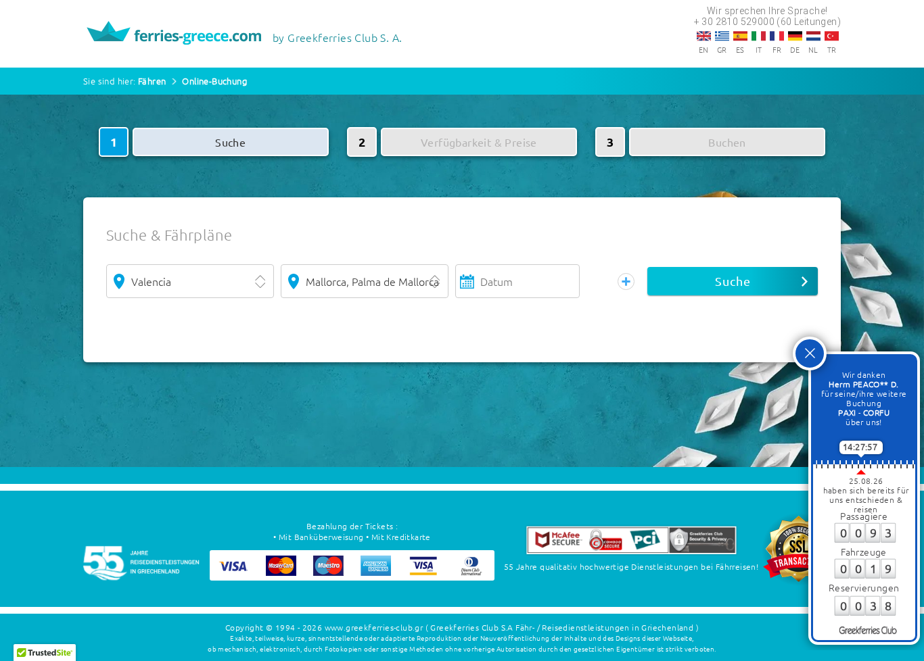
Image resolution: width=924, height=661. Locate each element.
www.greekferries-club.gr (374, 627)
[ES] (740, 36)
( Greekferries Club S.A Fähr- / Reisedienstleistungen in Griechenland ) (562, 627)
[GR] (722, 36)
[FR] (777, 36)
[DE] (795, 36)
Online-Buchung (214, 80)
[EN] (704, 36)
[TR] (832, 36)
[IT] (758, 36)
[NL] (813, 36)
